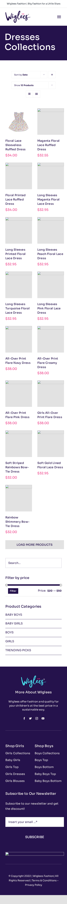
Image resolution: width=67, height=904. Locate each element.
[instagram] (36, 718)
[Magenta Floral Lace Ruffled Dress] (50, 121)
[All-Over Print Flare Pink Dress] (18, 393)
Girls (9, 641)
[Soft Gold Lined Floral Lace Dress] (50, 443)
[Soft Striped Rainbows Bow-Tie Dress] (18, 443)
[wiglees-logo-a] (33, 677)
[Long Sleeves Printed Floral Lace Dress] (18, 230)
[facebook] (24, 718)
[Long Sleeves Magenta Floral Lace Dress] (50, 176)
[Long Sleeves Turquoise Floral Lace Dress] (18, 285)
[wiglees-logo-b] (17, 12)
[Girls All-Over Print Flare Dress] (50, 393)
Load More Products (35, 545)
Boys (9, 632)
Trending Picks (18, 650)
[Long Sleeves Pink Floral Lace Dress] (50, 285)
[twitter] (30, 718)
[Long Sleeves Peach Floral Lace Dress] (50, 230)
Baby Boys (13, 615)
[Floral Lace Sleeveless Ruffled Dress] (18, 121)
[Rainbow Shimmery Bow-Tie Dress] (18, 498)
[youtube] (43, 718)
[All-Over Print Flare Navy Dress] (18, 339)
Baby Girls (14, 623)
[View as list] (36, 94)
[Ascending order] (51, 74)
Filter (13, 590)
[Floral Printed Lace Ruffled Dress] (18, 176)
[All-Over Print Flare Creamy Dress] (50, 339)
